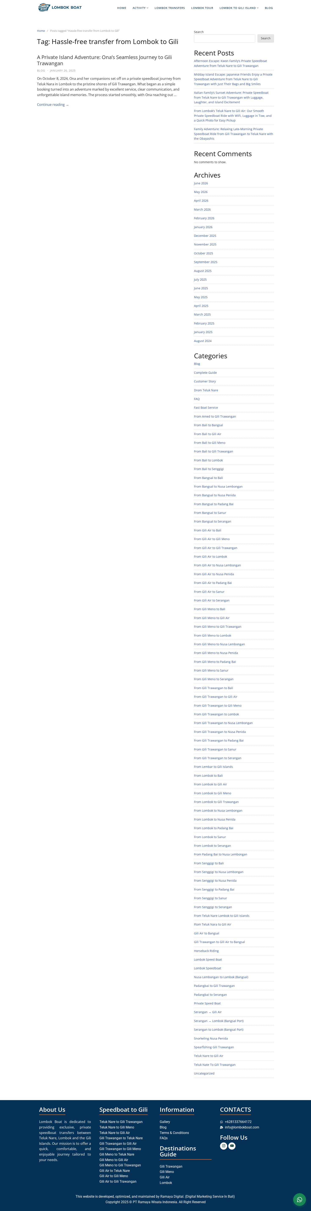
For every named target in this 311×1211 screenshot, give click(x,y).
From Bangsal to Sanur (210, 513)
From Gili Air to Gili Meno (212, 539)
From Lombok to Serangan (212, 846)
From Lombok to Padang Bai (213, 828)
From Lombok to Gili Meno (212, 793)
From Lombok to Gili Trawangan (216, 802)
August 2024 (203, 341)
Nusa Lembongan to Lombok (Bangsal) (221, 977)
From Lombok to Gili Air (210, 784)
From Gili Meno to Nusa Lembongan (219, 644)
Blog (269, 8)
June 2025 (201, 288)
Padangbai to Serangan (210, 995)
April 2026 (201, 201)
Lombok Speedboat (207, 968)
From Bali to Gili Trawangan (213, 451)
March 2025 (202, 314)
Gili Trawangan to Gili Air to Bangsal (219, 942)
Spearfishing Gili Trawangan (214, 1047)
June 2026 (201, 183)
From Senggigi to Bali (209, 863)
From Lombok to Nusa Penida (214, 819)
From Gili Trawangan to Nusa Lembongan (223, 723)
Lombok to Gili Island (238, 8)
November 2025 (205, 244)
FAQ (197, 399)
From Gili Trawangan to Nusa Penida (220, 732)
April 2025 (201, 306)
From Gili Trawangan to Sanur (215, 749)
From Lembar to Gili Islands (213, 767)
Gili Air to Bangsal (206, 933)
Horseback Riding (206, 951)
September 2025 (205, 262)
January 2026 (203, 227)
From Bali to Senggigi (209, 469)
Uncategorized (204, 1073)
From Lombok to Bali (208, 776)
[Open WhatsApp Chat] (299, 1199)
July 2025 (200, 279)
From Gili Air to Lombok (210, 556)
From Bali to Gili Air (207, 434)
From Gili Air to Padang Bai (213, 583)
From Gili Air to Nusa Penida (214, 574)
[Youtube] (231, 1146)
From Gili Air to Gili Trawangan (215, 548)
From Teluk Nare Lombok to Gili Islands (221, 916)
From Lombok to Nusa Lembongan (218, 810)
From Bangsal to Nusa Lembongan (218, 486)
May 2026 (201, 192)
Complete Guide (205, 373)
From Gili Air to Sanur (209, 592)
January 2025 (203, 332)
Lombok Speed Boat (208, 959)
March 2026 (202, 209)
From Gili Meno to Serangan (214, 679)
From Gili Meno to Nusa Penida (216, 653)
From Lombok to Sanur (210, 837)
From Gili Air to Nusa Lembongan (217, 565)
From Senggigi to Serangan (213, 907)
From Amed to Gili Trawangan (215, 416)
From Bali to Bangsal (208, 425)
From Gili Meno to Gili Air (212, 618)
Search (199, 32)
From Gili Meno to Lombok (212, 635)
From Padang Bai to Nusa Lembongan (220, 854)
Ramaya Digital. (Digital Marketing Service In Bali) (198, 1196)
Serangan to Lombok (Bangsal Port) (218, 1030)
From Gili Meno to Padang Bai (215, 662)
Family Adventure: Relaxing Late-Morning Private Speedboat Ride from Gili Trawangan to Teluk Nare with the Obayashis (233, 134)
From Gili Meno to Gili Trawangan (217, 627)
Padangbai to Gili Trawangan (214, 986)
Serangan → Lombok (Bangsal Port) (219, 1021)
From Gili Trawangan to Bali (213, 688)
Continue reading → (53, 104)
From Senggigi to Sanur (210, 898)
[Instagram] (223, 1146)
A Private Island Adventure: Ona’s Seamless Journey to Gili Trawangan (104, 60)
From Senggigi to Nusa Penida (215, 881)
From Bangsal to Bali (208, 478)
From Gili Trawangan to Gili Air (215, 697)
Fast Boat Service (206, 408)
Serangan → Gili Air (208, 1012)
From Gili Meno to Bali (209, 609)
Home (121, 8)
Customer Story (205, 381)
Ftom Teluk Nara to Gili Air (212, 924)
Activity (139, 8)
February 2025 (204, 323)
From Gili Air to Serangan (212, 600)
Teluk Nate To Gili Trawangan (215, 1065)
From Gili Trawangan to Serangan (217, 758)
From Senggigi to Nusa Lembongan (219, 872)
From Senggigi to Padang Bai (214, 889)
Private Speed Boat (207, 1003)
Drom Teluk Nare (206, 390)
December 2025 (205, 236)
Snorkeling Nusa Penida (211, 1038)
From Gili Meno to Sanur (211, 670)
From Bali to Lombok (208, 460)
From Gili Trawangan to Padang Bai (219, 740)
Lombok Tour (202, 8)
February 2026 (204, 218)
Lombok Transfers (170, 8)
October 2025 (203, 253)
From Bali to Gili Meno (209, 443)
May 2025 (201, 297)
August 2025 (203, 271)
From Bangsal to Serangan (212, 521)
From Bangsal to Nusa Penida (215, 495)
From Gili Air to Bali (207, 530)
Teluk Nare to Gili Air (208, 1056)
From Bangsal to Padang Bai (214, 504)
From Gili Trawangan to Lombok (216, 714)
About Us (52, 1109)
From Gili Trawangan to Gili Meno (217, 705)
